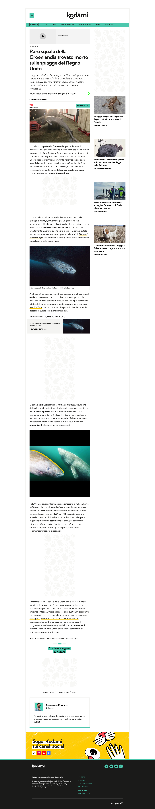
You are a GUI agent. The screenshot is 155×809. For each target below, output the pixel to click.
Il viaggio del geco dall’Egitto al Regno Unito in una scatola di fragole (108, 119)
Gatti (54, 24)
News (98, 24)
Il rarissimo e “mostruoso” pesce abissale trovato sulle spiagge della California (109, 162)
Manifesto (34, 24)
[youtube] (116, 766)
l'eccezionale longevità (40, 170)
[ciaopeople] (117, 803)
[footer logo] (52, 767)
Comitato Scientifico (85, 783)
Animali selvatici (85, 24)
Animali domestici (67, 24)
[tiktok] (106, 766)
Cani (45, 24)
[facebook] (121, 766)
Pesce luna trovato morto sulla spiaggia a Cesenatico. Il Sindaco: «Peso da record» (109, 205)
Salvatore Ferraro (56, 705)
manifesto (81, 777)
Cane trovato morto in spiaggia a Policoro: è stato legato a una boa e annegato (109, 248)
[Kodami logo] (77, 15)
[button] (34, 753)
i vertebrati (65, 425)
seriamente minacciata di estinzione (46, 530)
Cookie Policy (83, 790)
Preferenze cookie (84, 793)
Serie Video (109, 24)
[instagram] (111, 766)
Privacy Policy (83, 787)
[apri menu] (32, 15)
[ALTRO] (37, 722)
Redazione (81, 780)
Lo (42, 404)
